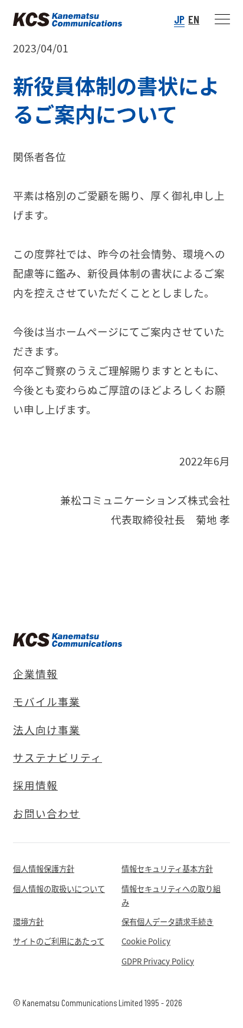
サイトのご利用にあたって (58, 941)
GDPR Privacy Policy (157, 961)
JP (179, 19)
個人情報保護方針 (43, 868)
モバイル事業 (46, 701)
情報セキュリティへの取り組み (171, 895)
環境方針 (28, 921)
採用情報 (35, 785)
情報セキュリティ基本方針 (167, 868)
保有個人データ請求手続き (167, 921)
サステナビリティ (57, 757)
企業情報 (35, 673)
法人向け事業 (46, 729)
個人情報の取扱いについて (59, 888)
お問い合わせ (46, 813)
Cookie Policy (145, 941)
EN (193, 19)
